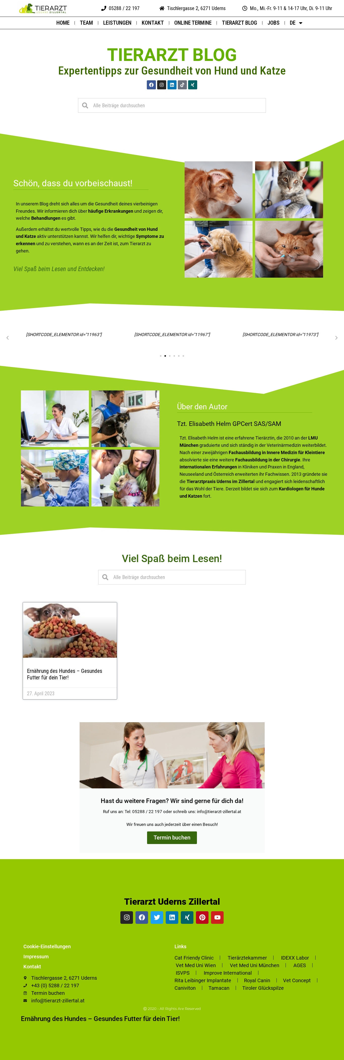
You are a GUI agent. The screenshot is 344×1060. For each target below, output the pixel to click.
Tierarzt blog (172, 55)
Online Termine (193, 23)
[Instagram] (161, 84)
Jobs (273, 23)
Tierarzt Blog (239, 23)
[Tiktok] (182, 84)
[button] (7, 337)
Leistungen (117, 23)
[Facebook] (151, 84)
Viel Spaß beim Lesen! (172, 559)
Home (63, 23)
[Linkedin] (172, 84)
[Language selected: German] (331, 1055)
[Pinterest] (202, 917)
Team (86, 23)
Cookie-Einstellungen (47, 946)
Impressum (36, 957)
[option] (331, 1056)
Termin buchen (172, 837)
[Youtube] (217, 917)
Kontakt (153, 23)
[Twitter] (157, 917)
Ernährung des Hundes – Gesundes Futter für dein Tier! (64, 674)
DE (292, 23)
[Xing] (192, 84)
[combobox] (172, 105)
